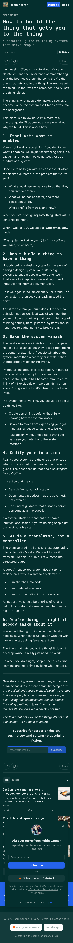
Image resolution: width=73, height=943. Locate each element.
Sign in (66, 4)
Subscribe (53, 4)
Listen (65, 52)
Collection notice (59, 918)
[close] (63, 826)
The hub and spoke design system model (23, 820)
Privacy (35, 918)
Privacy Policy (36, 892)
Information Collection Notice (43, 889)
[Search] (66, 780)
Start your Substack (27, 927)
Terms (44, 918)
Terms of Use (52, 885)
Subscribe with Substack (39, 878)
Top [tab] (7, 780)
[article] (36, 799)
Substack (20, 935)
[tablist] (12, 780)
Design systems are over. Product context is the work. (26, 791)
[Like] (6, 61)
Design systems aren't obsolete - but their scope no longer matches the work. (27, 799)
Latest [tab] (15, 780)
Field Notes (10, 15)
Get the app (53, 927)
